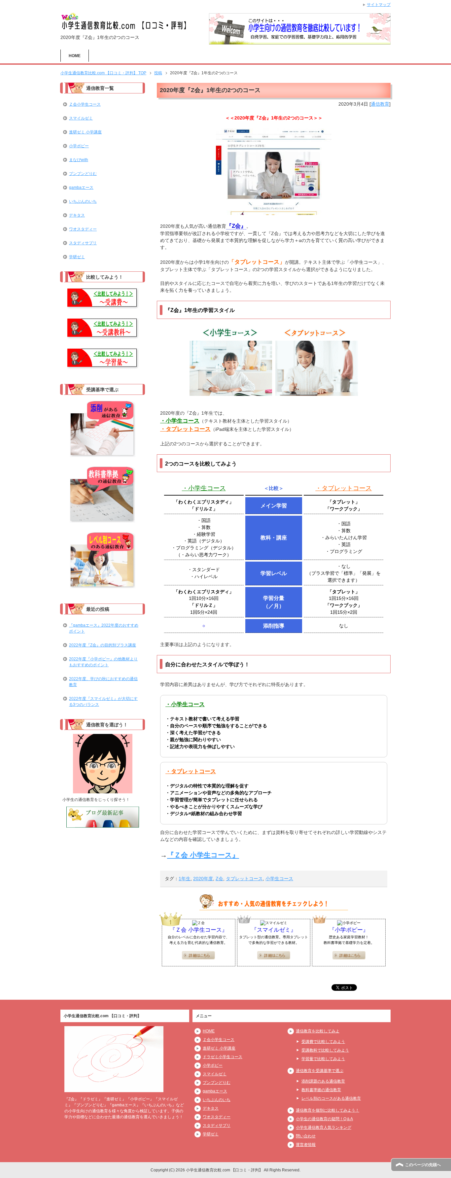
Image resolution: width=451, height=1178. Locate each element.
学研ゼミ (77, 257)
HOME (75, 55)
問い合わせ (306, 1136)
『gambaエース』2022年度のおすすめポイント (103, 628)
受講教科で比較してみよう (325, 1050)
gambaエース (81, 187)
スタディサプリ (83, 243)
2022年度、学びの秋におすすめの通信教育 (103, 681)
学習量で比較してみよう (323, 1059)
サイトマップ (379, 4)
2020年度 (203, 878)
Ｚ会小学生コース (85, 104)
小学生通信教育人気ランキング (323, 1127)
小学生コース (279, 878)
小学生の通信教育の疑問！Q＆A (324, 1119)
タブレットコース (244, 878)
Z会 (219, 878)
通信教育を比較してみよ (317, 1031)
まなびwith (78, 159)
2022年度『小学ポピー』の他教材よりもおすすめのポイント (103, 662)
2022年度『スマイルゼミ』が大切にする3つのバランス (103, 701)
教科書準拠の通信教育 (321, 1090)
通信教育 (380, 104)
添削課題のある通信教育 (323, 1081)
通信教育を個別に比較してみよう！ (327, 1110)
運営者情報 (306, 1144)
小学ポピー (79, 146)
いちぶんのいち (83, 201)
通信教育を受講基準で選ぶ (319, 1070)
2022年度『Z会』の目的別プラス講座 (102, 645)
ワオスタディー (83, 229)
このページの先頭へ (423, 1164)
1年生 (185, 878)
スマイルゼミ (81, 118)
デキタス (77, 215)
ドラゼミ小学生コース (222, 1057)
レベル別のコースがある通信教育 (331, 1098)
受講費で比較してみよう (323, 1041)
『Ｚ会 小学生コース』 (203, 855)
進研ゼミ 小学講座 (85, 132)
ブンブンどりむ (83, 173)
